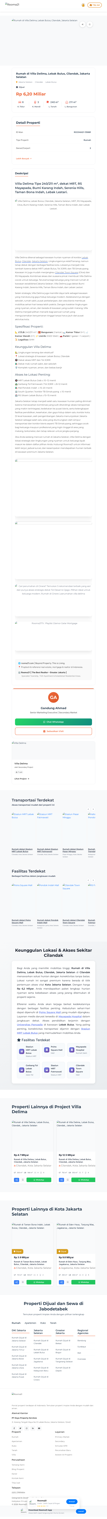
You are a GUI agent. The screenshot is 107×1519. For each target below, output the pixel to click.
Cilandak (39, 82)
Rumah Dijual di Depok (63, 1369)
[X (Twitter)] (20, 1428)
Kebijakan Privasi (19, 1501)
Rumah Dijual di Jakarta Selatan (19, 1339)
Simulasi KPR (61, 1446)
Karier (14, 1474)
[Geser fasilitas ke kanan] (93, 880)
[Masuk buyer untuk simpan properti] (90, 24)
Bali (79, 1353)
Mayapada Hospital (70, 1016)
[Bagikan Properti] (16, 1180)
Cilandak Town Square (66, 272)
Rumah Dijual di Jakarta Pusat (19, 1375)
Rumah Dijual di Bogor (63, 1351)
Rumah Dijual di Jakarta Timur (19, 1348)
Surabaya (82, 1346)
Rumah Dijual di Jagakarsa (41, 1360)
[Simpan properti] (22, 1180)
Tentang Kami (18, 1465)
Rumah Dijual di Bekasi (63, 1342)
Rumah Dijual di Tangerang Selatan (64, 1360)
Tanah (14, 1450)
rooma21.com (27, 663)
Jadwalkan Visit (55, 731)
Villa (14, 1455)
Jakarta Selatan (25, 82)
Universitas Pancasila (30, 1024)
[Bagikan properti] (82, 24)
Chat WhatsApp (55, 722)
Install (81, 1511)
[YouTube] (39, 1428)
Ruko (14, 1446)
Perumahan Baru (63, 1450)
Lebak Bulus (51, 82)
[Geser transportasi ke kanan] (93, 809)
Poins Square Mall (50, 1012)
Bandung (82, 1340)
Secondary (60, 1441)
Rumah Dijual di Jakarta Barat (19, 1357)
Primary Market (62, 1437)
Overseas (82, 1359)
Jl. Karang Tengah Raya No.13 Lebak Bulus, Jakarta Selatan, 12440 (41, 1422)
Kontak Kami (18, 1478)
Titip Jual (96, 5)
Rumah (15, 1437)
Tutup (72, 1506)
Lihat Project (20, 779)
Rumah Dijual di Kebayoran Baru (41, 1369)
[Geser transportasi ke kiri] (88, 809)
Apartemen (17, 1441)
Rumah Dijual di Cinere (41, 1378)
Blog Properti (18, 1469)
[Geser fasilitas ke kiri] (88, 880)
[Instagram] (26, 1428)
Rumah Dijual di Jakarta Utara (19, 1366)
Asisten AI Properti (63, 1455)
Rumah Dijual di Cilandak (41, 1342)
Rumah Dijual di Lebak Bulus (41, 1351)
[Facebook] (14, 1428)
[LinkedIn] (33, 1428)
